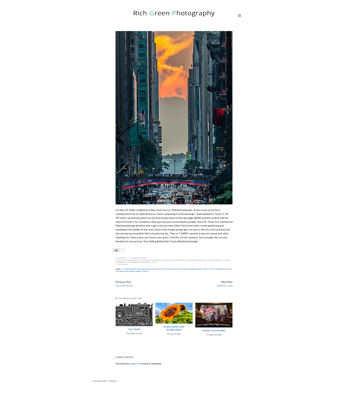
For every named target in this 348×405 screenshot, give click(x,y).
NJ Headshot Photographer (173, 260)
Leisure (154, 269)
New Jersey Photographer (128, 260)
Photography (145, 262)
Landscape (145, 269)
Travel (154, 262)
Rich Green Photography (121, 15)
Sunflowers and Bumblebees (174, 328)
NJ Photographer (213, 260)
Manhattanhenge (189, 269)
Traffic (145, 271)
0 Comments (123, 264)
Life (159, 269)
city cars (125, 269)
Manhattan (175, 269)
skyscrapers (129, 271)
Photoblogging (133, 262)
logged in (135, 363)
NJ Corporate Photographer (150, 260)
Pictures (119, 271)
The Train (134, 329)
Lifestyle (166, 269)
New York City (204, 269)
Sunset (139, 271)
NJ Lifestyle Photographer (195, 260)
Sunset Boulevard (214, 330)
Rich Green (122, 258)
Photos (228, 269)
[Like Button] (116, 250)
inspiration (135, 269)
